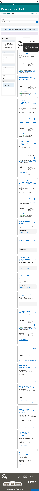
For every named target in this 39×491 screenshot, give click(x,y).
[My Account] (27, 1)
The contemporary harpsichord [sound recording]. (24, 143)
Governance (25, 477)
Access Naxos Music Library (24, 232)
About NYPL (32, 475)
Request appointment (23, 133)
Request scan (31, 118)
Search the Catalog (6, 13)
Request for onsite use (23, 68)
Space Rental (20, 477)
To (9, 87)
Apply (8, 93)
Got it (37, 50)
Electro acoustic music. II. (25, 348)
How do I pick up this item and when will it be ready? (27, 360)
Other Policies (25, 475)
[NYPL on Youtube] (36, 482)
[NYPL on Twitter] (31, 482)
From (4, 87)
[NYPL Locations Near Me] (30, 1)
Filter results (5, 38)
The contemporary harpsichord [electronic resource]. (25, 240)
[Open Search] (34, 1)
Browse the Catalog (15, 13)
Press (18, 475)
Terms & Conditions (26, 476)
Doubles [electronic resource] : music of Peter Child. (26, 277)
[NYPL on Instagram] (33, 482)
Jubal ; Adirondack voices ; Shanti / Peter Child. (24, 367)
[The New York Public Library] (1, 2)
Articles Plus (8, 29)
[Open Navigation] (37, 1)
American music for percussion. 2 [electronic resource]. (25, 259)
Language (31, 476)
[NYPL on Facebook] (29, 482)
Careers (19, 476)
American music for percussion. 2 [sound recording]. (24, 434)
